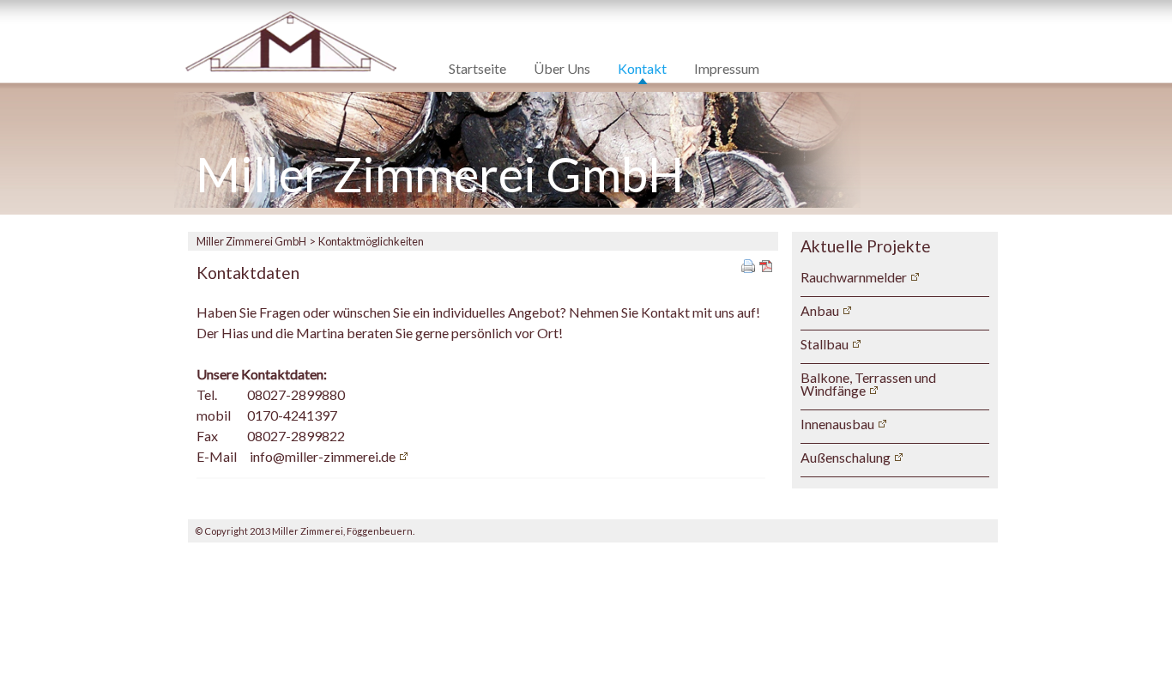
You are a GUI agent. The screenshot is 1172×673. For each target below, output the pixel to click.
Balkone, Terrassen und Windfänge (868, 384)
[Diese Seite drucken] (748, 264)
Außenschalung (845, 457)
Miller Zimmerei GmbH (251, 241)
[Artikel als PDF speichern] (766, 264)
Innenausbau (837, 423)
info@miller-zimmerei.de (323, 456)
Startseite (477, 69)
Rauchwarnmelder (853, 277)
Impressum (726, 69)
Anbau (819, 310)
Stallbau (824, 344)
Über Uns (562, 69)
